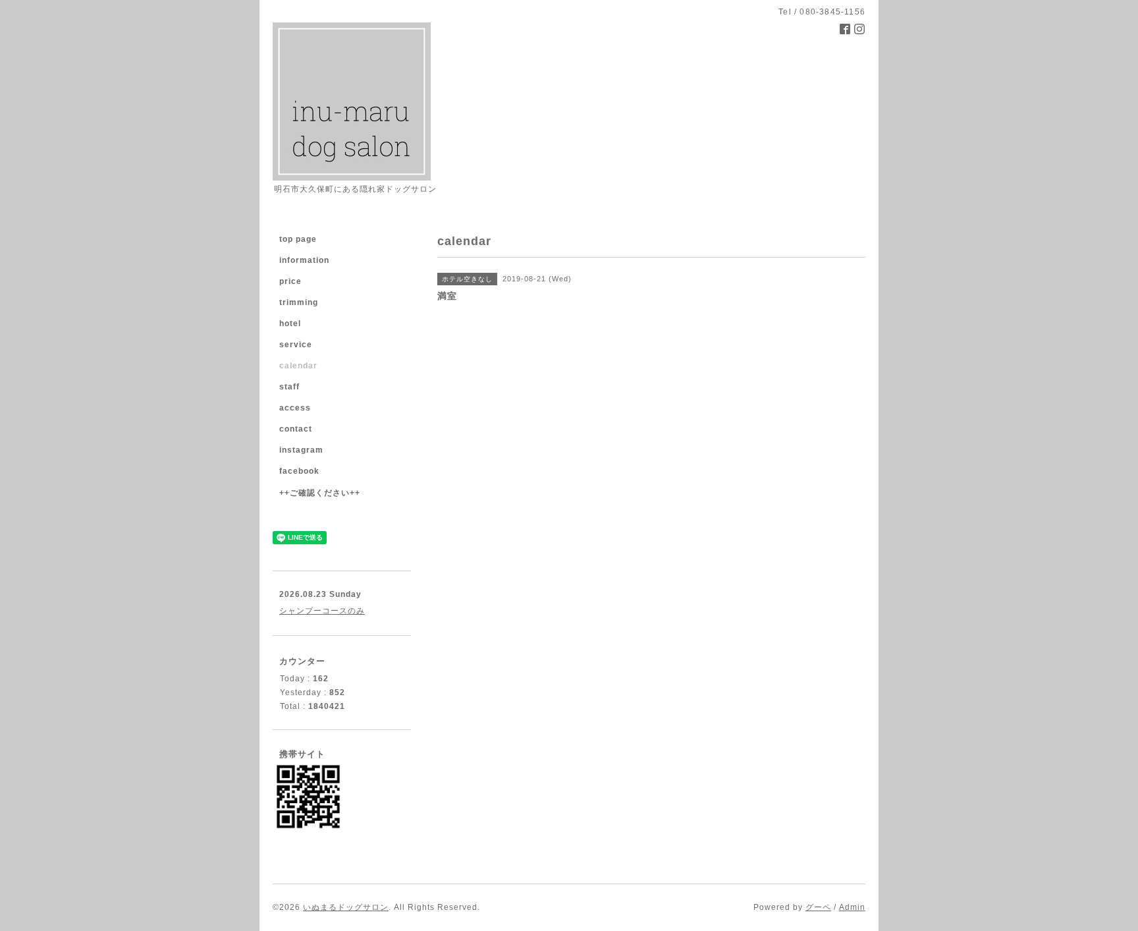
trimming (298, 302)
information (304, 260)
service (295, 344)
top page (298, 239)
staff (289, 386)
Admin (852, 907)
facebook (299, 471)
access (295, 407)
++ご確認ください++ (319, 492)
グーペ (818, 907)
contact (295, 429)
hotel (290, 323)
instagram (301, 450)
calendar (298, 365)
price (290, 281)
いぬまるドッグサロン (346, 907)
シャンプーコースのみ (322, 610)
